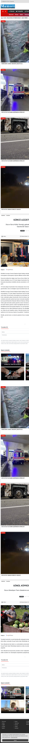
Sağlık (3, 724)
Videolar (12, 11)
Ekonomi (11, 14)
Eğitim (3, 728)
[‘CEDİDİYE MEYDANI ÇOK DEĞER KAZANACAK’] (12, 706)
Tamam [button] (15, 740)
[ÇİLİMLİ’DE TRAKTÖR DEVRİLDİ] (12, 360)
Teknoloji (17, 723)
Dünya (16, 14)
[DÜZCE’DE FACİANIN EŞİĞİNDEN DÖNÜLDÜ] (12, 692)
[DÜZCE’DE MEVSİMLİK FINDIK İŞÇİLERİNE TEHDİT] (12, 373)
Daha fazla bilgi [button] (14, 737)
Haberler (3, 215)
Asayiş (3, 726)
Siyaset (16, 724)
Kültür (21, 14)
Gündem (8, 215)
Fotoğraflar (20, 11)
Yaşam (16, 726)
